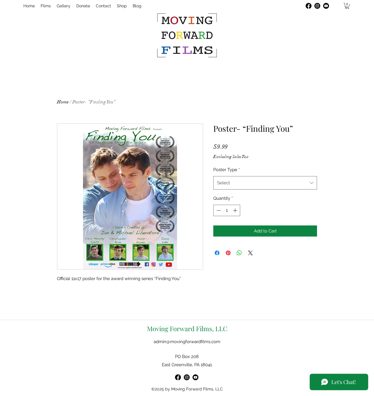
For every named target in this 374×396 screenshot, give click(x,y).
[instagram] (317, 6)
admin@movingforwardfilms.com (187, 341)
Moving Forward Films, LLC (187, 328)
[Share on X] (250, 252)
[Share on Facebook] (217, 252)
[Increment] (236, 210)
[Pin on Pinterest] (228, 252)
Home (63, 102)
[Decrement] (218, 210)
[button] (347, 6)
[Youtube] (326, 6)
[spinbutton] (227, 210)
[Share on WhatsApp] (239, 252)
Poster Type (226, 169)
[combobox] (265, 183)
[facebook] (308, 6)
